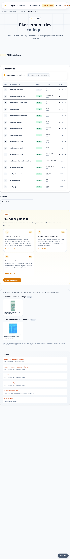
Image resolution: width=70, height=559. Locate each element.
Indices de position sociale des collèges (16, 367)
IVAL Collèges (8, 375)
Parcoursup (21, 5)
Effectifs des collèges (10, 383)
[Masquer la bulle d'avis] (68, 554)
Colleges (22, 11)
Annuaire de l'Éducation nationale (14, 359)
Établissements (34, 5)
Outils (58, 5)
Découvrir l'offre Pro (11, 280)
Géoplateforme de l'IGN (11, 391)
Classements (48, 5)
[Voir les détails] (65, 90)
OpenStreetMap (8, 399)
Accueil (4, 11)
